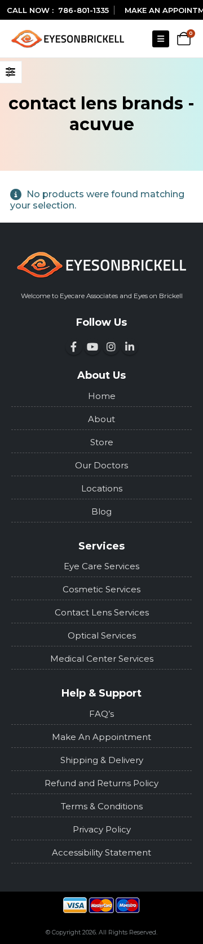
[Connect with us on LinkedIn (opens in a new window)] (129, 346)
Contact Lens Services (102, 612)
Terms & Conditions (102, 806)
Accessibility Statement (101, 852)
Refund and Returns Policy (101, 783)
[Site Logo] (67, 38)
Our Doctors (101, 465)
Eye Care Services (101, 566)
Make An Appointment (101, 737)
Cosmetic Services (101, 589)
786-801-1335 (83, 10)
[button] (160, 38)
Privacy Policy (102, 829)
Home (102, 396)
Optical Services (102, 635)
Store (101, 442)
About (101, 419)
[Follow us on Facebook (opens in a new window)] (73, 346)
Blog (101, 511)
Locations (101, 488)
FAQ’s (101, 713)
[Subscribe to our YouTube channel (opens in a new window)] (92, 346)
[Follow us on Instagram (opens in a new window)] (111, 346)
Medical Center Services (101, 658)
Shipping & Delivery (101, 760)
